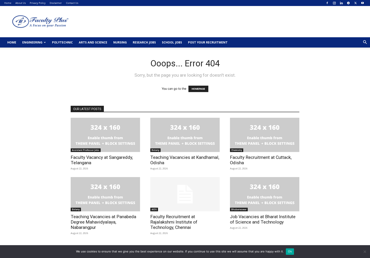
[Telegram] (348, 3)
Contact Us (72, 2)
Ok (290, 251)
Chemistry (236, 150)
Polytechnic (62, 42)
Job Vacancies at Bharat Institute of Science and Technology (262, 219)
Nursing (120, 42)
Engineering (32, 42)
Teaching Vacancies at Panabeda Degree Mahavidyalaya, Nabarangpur (103, 222)
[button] (365, 43)
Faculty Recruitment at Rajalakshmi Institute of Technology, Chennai (173, 222)
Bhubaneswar (238, 209)
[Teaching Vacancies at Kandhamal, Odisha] (185, 135)
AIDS (154, 209)
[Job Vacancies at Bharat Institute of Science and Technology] (264, 194)
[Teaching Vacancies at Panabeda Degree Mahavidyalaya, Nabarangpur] (105, 194)
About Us (20, 2)
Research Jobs (144, 42)
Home (7, 2)
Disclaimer (56, 2)
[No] (365, 251)
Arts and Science (93, 42)
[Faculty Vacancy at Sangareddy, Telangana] (105, 135)
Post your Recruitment (208, 42)
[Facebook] (327, 3)
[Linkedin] (341, 3)
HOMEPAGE (198, 88)
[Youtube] (362, 3)
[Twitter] (355, 3)
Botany (155, 150)
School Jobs (172, 42)
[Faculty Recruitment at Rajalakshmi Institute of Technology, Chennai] (185, 194)
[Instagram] (334, 3)
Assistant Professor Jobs (85, 150)
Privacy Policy (38, 2)
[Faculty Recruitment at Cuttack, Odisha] (264, 135)
